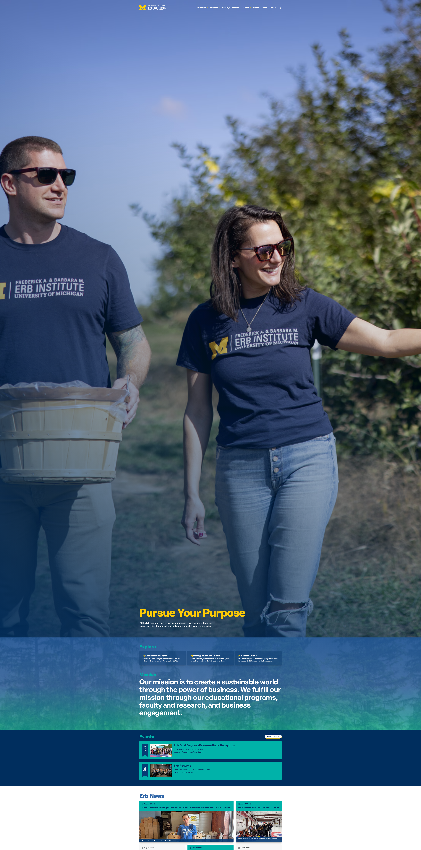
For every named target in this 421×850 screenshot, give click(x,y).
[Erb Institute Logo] (152, 7)
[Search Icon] (280, 8)
